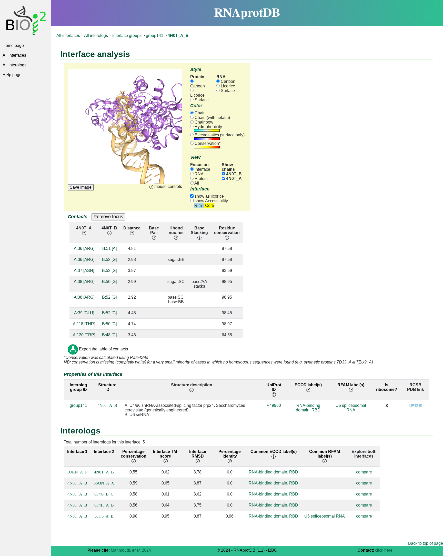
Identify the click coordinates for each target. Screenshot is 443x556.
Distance (131, 228)
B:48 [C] (109, 335)
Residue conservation (227, 230)
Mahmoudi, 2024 (131, 550)
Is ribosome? (386, 387)
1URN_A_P (77, 472)
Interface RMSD (197, 453)
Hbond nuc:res (176, 230)
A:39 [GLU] (84, 313)
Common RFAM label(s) (324, 453)
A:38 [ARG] (84, 281)
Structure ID (107, 387)
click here (383, 550)
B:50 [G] (109, 281)
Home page (13, 45)
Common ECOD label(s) (273, 451)
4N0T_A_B (107, 405)
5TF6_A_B (104, 516)
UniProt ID (273, 387)
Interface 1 (77, 451)
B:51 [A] (109, 248)
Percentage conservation (133, 453)
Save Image (81, 187)
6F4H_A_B (104, 505)
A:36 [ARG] (84, 248)
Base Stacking (199, 230)
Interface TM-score (165, 453)
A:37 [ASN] (84, 270)
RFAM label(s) (350, 385)
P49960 (274, 405)
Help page (12, 75)
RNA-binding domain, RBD (308, 407)
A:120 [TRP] (84, 335)
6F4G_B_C (104, 494)
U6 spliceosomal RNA (351, 407)
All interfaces (14, 55)
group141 (154, 35)
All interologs (14, 65)
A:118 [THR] (84, 324)
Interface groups (127, 35)
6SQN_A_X (104, 483)
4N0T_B (233, 174)
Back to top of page (425, 543)
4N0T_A (233, 178)
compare (364, 472)
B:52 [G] (109, 259)
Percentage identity (229, 453)
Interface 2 (104, 451)
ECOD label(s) (308, 385)
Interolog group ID (78, 387)
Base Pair (154, 230)
